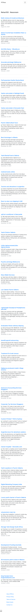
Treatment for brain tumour (10, 353)
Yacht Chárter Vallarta (8, 232)
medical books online (8, 172)
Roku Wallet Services (8, 275)
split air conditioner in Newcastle (11, 214)
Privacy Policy (10, 596)
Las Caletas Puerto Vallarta (9, 289)
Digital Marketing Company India (11, 484)
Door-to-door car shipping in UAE (11, 201)
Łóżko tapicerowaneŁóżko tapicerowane (9, 246)
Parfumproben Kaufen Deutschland (12, 80)
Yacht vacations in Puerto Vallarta (12, 468)
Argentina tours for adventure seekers (13, 432)
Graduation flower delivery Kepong (12, 325)
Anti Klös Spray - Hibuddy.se (10, 49)
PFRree (3, 2)
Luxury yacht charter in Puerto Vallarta (13, 497)
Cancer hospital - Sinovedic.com (11, 447)
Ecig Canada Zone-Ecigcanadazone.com (8, 576)
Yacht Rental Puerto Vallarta (10, 155)
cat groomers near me (8, 512)
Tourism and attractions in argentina (12, 186)
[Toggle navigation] (25, 2)
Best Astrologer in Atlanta (9, 137)
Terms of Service (11, 599)
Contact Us (9, 604)
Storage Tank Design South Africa (12, 527)
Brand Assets (10, 602)
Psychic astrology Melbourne (10, 262)
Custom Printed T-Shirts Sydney (11, 419)
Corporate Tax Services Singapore (12, 404)
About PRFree (10, 594)
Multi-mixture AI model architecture (12, 18)
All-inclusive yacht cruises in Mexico (12, 559)
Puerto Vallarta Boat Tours (9, 123)
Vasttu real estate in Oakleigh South (12, 93)
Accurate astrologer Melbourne (11, 62)
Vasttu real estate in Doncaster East (12, 108)
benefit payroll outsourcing (9, 340)
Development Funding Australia (11, 545)
